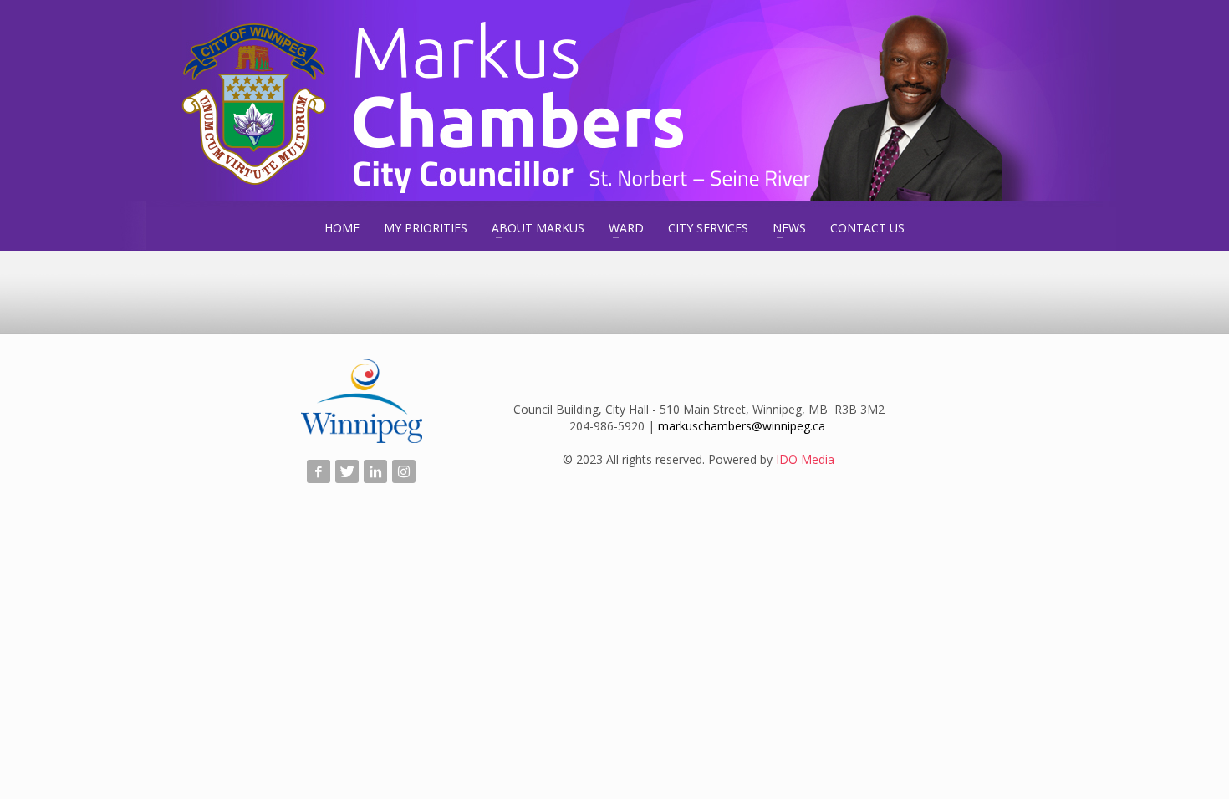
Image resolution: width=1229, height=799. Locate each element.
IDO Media (805, 459)
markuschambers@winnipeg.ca (741, 426)
